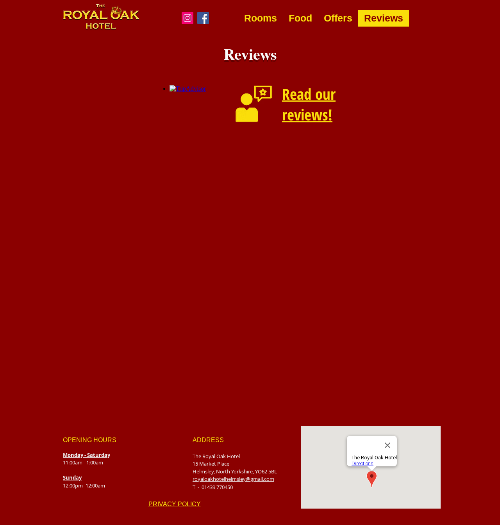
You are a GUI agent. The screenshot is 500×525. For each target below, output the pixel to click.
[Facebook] (203, 18)
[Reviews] (254, 104)
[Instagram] (187, 18)
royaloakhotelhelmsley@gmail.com (233, 478)
